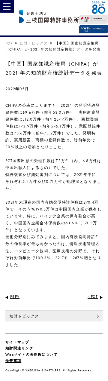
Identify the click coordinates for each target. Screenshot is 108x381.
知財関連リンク (19, 348)
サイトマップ (17, 342)
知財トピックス (34, 43)
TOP (9, 43)
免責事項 (13, 361)
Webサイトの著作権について (31, 354)
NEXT (93, 296)
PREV (15, 296)
